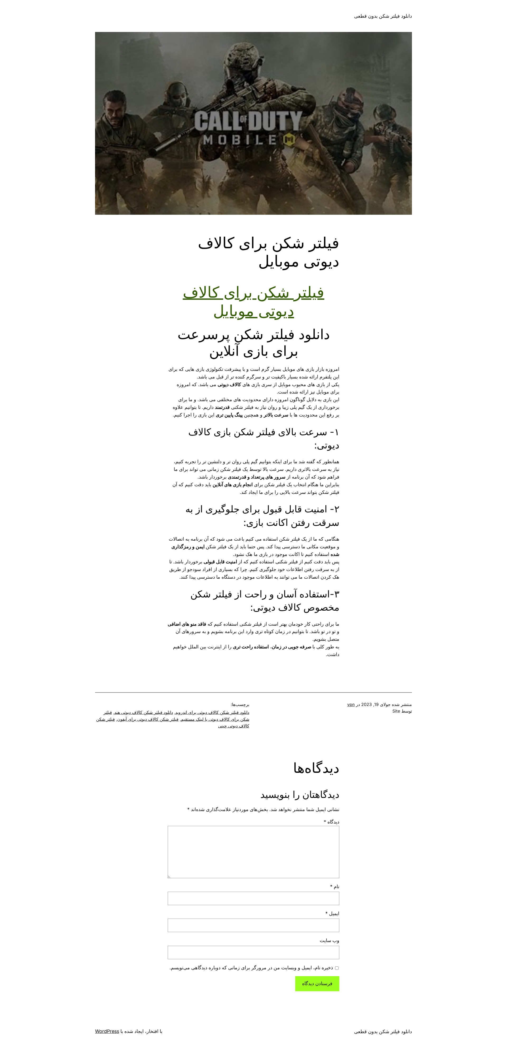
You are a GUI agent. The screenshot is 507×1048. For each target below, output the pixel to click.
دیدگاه (331, 822)
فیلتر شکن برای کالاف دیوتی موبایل (253, 301)
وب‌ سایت (329, 940)
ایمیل (332, 913)
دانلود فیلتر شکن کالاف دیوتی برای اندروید (212, 712)
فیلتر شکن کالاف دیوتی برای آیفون (148, 719)
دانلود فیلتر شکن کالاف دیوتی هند (143, 712)
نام (334, 886)
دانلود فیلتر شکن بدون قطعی (383, 16)
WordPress (107, 1031)
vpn (351, 704)
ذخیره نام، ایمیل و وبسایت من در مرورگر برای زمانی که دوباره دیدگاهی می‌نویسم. (251, 967)
